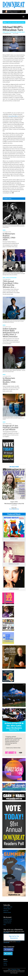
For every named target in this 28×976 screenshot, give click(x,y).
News (4, 230)
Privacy (18, 969)
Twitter (8, 953)
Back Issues (6, 910)
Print (10, 509)
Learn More (6, 932)
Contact (5, 963)
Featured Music (14, 514)
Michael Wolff (21, 32)
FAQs (5, 924)
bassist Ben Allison (13, 116)
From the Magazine (11, 277)
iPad (18, 509)
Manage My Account (8, 919)
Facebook (9, 949)
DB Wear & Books (7, 912)
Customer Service (7, 922)
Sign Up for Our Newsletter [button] (14, 937)
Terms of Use (13, 969)
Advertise (6, 961)
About (9, 969)
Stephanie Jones (7, 33)
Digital (14, 509)
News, (4, 32)
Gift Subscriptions (7, 908)
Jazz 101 (5, 965)
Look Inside (14, 505)
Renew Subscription (8, 921)
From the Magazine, (11, 32)
